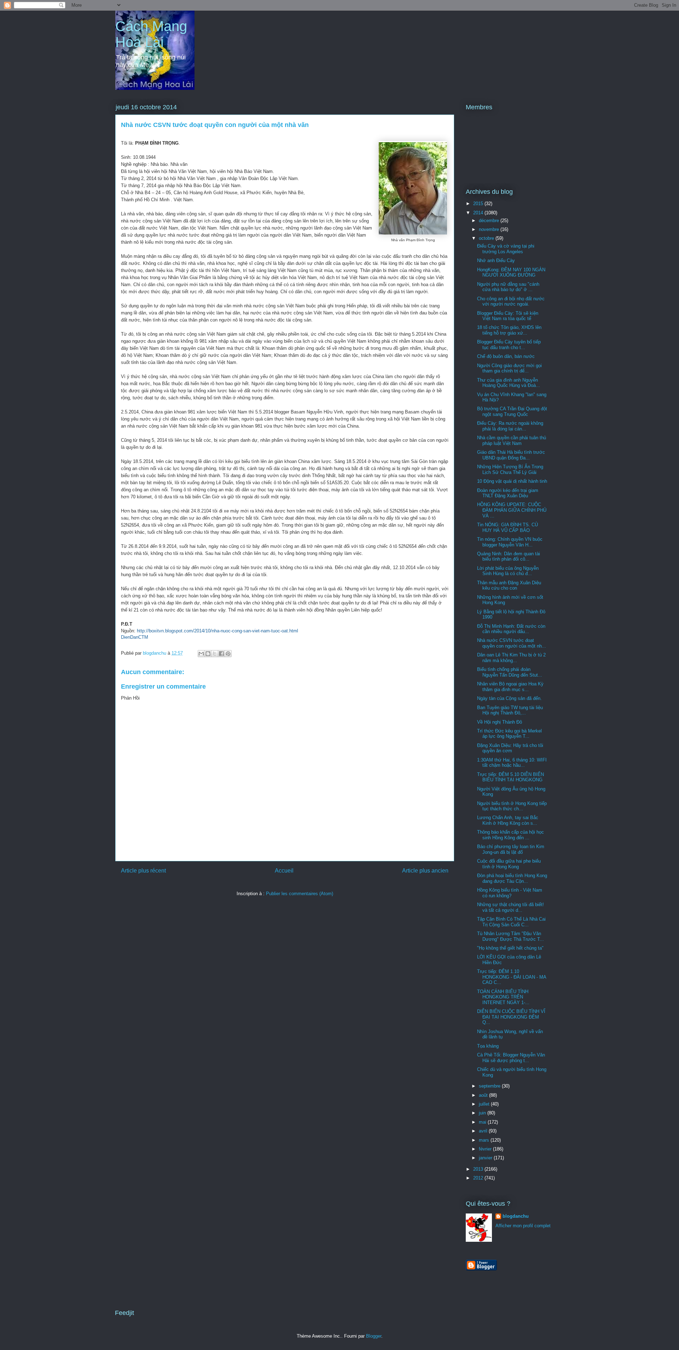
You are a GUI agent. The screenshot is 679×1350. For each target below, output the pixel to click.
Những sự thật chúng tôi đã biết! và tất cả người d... (510, 907)
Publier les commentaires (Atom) (299, 893)
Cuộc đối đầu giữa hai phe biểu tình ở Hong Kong (509, 863)
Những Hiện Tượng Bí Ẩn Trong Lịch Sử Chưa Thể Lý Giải (510, 469)
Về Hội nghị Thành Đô (499, 722)
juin (483, 1113)
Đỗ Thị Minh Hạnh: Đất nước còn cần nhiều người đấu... (511, 629)
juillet (485, 1104)
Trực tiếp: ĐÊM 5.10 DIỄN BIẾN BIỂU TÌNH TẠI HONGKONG (510, 777)
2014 (478, 212)
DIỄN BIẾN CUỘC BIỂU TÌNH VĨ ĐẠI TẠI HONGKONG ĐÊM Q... (511, 1017)
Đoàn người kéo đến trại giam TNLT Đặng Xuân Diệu (507, 493)
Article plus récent (143, 871)
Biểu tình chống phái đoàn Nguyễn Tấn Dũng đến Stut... (509, 672)
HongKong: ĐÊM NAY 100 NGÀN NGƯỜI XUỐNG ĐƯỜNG (511, 272)
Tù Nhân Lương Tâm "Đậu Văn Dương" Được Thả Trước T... (510, 936)
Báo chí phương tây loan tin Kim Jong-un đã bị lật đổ (510, 849)
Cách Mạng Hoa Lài (151, 34)
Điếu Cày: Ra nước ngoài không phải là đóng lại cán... (510, 426)
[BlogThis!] (207, 653)
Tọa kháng (488, 1046)
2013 (478, 1169)
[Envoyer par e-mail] (201, 653)
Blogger (373, 1336)
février (486, 1149)
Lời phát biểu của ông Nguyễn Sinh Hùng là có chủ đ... (508, 571)
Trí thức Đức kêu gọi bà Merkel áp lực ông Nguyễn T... (509, 733)
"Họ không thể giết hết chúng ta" (510, 948)
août (484, 1095)
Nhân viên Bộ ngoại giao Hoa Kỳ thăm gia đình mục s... (510, 686)
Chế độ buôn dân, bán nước (506, 356)
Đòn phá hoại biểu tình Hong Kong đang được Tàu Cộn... (512, 878)
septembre (490, 1086)
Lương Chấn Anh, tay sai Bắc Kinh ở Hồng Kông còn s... (507, 820)
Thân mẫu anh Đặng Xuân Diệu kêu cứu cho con (509, 585)
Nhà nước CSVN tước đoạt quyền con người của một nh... (511, 643)
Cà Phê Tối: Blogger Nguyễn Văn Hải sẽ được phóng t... (511, 1057)
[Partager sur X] (214, 653)
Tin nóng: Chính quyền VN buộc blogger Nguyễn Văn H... (509, 542)
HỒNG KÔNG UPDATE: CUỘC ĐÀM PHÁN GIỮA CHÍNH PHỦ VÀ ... (511, 510)
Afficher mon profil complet (523, 1225)
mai (483, 1122)
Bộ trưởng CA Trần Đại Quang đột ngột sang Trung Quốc (512, 411)
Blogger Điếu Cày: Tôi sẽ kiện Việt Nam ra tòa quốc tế (507, 316)
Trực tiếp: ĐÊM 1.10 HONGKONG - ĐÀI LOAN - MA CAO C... (511, 977)
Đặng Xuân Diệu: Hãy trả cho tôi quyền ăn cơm (510, 748)
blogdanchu (516, 1216)
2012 (478, 1178)
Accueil (284, 871)
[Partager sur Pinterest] (228, 653)
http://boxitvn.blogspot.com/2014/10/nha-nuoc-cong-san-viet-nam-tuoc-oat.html (217, 630)
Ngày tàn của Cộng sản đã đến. (509, 698)
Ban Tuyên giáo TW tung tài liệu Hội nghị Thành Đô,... (510, 710)
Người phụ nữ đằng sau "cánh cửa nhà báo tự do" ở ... (508, 287)
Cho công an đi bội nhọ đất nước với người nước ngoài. (511, 301)
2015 (478, 203)
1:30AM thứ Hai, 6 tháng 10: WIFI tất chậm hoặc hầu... (512, 762)
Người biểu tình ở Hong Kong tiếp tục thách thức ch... (512, 806)
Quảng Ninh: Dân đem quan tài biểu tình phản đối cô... (508, 556)
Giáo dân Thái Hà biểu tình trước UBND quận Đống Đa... (511, 455)
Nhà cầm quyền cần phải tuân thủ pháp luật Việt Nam (511, 440)
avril (484, 1131)
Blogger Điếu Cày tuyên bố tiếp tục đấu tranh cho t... (509, 344)
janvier (486, 1157)
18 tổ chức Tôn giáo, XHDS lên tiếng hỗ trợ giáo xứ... (509, 330)
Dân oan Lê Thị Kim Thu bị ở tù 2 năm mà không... (511, 657)
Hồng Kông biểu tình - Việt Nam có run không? (509, 892)
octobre (487, 238)
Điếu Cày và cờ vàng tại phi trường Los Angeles (505, 248)
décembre (489, 220)
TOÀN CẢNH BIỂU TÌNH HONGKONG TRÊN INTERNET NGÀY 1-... (503, 997)
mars (485, 1140)
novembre (489, 229)
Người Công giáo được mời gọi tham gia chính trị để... (509, 368)
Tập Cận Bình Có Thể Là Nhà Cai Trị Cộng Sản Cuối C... (511, 921)
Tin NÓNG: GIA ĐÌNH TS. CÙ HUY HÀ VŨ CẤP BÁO (507, 527)
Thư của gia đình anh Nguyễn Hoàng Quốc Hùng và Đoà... (508, 382)
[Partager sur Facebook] (221, 653)
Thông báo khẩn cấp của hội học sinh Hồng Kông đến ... (510, 834)
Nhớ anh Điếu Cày (496, 260)
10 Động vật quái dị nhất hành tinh (512, 481)
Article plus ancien (425, 871)
